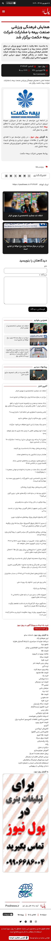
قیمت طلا (44, 650)
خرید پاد (45, 675)
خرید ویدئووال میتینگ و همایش (35, 760)
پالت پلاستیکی (42, 741)
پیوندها (21, 914)
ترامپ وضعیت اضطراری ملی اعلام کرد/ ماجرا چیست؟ (27, 412)
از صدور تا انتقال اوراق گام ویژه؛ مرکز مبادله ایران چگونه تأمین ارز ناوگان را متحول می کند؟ (26, 524)
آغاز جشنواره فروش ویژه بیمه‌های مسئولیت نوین (28, 517)
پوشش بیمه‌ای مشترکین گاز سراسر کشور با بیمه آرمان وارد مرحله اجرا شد (25, 533)
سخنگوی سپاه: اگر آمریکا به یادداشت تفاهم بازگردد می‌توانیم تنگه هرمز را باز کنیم (27, 604)
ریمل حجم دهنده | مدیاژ (39, 753)
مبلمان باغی (43, 688)
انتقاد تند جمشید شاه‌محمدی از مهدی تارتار (17, 327)
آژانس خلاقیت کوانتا (17, 937)
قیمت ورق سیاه (42, 738)
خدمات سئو (28, 635)
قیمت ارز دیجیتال (41, 682)
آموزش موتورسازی (41, 750)
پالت (46, 744)
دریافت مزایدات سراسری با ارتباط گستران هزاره (30, 641)
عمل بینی (44, 710)
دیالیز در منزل (43, 747)
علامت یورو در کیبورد (40, 654)
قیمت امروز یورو (42, 722)
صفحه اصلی (45, 80)
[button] (3, 3)
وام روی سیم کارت (41, 669)
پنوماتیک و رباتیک (39, 588)
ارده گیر (45, 666)
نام (45, 266)
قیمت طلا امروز (42, 735)
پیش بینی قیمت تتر (40, 663)
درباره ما (43, 914)
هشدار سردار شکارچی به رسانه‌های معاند (31, 454)
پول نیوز (34, 137)
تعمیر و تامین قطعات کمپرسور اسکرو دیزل (31, 719)
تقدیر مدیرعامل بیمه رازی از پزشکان (33, 487)
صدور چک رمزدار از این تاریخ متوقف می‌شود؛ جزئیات (27, 424)
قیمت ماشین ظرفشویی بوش (36, 647)
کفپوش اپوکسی (41, 728)
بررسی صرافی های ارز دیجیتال (36, 756)
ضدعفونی (44, 697)
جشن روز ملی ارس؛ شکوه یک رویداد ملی (31, 582)
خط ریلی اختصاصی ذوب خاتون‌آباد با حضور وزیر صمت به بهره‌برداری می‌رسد (26, 479)
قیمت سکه (44, 657)
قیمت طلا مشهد (42, 672)
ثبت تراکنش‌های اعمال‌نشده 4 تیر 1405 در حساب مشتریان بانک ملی (25, 574)
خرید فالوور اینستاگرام (39, 706)
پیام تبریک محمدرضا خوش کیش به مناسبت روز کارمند (26, 558)
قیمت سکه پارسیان (40, 703)
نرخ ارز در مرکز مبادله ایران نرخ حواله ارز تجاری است (18, 339)
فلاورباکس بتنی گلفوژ (39, 731)
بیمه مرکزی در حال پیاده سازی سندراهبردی (30, 502)
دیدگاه (43, 275)
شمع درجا (44, 644)
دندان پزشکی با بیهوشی (38, 766)
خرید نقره (44, 660)
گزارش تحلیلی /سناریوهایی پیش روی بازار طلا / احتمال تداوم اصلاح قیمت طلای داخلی (26, 551)
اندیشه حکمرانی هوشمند (38, 716)
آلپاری (46, 725)
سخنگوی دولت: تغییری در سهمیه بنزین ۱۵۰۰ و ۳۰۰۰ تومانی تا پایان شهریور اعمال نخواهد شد (27, 542)
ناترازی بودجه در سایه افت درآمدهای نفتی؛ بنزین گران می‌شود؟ (27, 494)
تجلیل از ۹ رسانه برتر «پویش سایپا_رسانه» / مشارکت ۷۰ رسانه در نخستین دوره (26, 441)
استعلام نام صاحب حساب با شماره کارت (33, 763)
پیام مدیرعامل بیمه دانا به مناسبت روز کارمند (30, 448)
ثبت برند (45, 691)
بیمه (46, 127)
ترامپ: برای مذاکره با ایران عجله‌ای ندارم (32, 418)
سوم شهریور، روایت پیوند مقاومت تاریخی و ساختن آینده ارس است (25, 613)
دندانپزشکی (43, 678)
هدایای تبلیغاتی (42, 713)
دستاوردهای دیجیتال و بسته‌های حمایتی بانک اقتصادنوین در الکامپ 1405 (29, 462)
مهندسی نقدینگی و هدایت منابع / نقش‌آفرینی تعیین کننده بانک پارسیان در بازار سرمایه (27, 566)
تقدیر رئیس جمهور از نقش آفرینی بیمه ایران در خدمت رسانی (27, 509)
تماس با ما (32, 914)
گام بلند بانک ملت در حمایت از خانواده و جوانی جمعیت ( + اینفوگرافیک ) (26, 471)
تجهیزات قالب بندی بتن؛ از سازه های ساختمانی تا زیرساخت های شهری (28, 596)
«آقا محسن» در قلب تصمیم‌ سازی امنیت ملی (17, 373)
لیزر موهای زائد (42, 638)
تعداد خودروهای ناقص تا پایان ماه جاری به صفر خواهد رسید (26, 432)
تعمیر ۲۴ (45, 685)
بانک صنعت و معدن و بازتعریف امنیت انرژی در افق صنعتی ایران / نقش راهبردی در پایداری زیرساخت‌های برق (17, 353)
